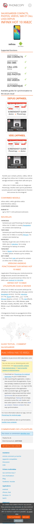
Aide (4, 465)
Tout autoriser (14, 517)
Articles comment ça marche (12, 456)
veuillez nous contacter (9, 422)
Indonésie (15, 244)
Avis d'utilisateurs (8, 476)
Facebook (6, 481)
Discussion (6, 462)
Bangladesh (27, 225)
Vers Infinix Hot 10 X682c (17, 146)
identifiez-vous (25, 433)
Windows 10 (7, 495)
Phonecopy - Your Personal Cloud (13, 5)
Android (5, 489)
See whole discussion (11, 446)
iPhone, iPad (7, 492)
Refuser (26, 517)
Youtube (12, 481)
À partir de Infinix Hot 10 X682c (17, 109)
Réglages (18, 521)
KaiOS (4, 498)
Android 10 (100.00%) (16, 280)
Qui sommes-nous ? (9, 473)
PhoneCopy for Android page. (11, 415)
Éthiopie (25, 235)
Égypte (10, 251)
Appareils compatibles (10, 459)
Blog (4, 479)
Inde (13, 258)
